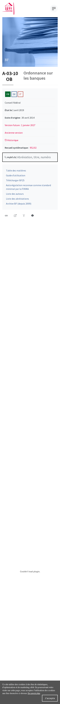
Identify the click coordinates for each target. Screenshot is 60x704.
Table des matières (16, 170)
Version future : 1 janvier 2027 (20, 125)
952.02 (33, 147)
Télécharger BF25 (15, 180)
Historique (12, 140)
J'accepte (50, 698)
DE (14, 94)
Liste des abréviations (17, 198)
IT (20, 94)
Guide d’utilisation (15, 175)
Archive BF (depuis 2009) (18, 203)
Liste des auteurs (15, 193)
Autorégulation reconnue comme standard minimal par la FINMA (28, 187)
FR (7, 94)
